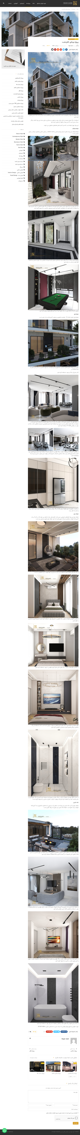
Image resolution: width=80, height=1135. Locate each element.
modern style (71, 39)
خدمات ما (20, 158)
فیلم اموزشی (20, 178)
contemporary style (17, 136)
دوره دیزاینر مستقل (41, 3)
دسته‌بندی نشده (57, 1063)
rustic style (20, 145)
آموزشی (16, 3)
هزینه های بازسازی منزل (17, 124)
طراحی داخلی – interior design (15, 172)
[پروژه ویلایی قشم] (53, 1066)
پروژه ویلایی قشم (19, 81)
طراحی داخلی (20, 170)
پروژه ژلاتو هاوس (19, 78)
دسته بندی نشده (19, 161)
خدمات (9, 3)
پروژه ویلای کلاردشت (18, 94)
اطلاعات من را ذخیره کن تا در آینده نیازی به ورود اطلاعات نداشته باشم (61, 1113)
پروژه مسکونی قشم (18, 87)
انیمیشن (22, 3)
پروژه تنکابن (74, 1051)
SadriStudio (11, 1131)
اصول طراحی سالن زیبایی (17, 113)
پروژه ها (28, 3)
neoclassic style (18, 142)
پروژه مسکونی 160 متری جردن (16, 103)
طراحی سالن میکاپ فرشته (17, 121)
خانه (34, 3)
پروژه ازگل (32, 1051)
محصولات (20, 181)
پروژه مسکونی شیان (18, 106)
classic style (19, 133)
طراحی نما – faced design (16, 175)
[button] (4, 1130)
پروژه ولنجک (20, 100)
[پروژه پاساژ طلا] (37, 1066)
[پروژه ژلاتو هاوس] (69, 1066)
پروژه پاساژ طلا (19, 84)
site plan (20, 147)
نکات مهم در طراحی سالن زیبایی (15, 110)
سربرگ (21, 167)
